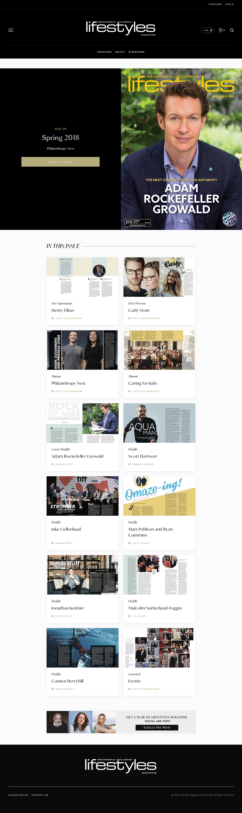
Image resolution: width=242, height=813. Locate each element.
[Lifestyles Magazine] (121, 28)
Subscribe (215, 4)
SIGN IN (229, 4)
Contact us (39, 795)
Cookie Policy (18, 795)
